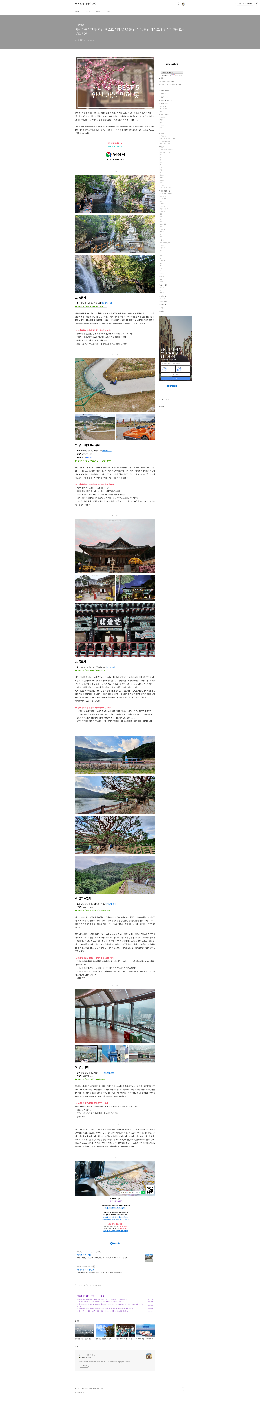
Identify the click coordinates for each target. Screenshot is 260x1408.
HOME (77, 11)
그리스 (162, 245)
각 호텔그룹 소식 (164, 115)
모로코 (162, 288)
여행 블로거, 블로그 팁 (165, 100)
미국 (161, 279)
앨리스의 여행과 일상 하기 (116, 1217)
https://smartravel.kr (84, 1266)
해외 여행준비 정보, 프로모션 (167, 138)
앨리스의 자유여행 (164, 90)
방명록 (88, 11)
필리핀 (162, 219)
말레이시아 (163, 199)
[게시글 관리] (84, 1285)
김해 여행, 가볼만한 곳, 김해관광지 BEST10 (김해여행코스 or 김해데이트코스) (99, 1302)
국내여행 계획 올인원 (85, 1269)
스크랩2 (161, 311)
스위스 (162, 273)
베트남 (162, 204)
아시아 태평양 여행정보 (166, 194)
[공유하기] (82, 1285)
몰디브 (162, 227)
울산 (161, 160)
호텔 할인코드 (163, 106)
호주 (161, 237)
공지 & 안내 (162, 94)
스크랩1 (161, 308)
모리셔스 (162, 293)
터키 (161, 271)
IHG (161, 127)
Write (98, 11)
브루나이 (162, 229)
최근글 (161, 399)
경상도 (88, 1296)
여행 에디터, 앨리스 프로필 (115, 1201)
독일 (161, 250)
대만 (161, 201)
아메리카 (161, 276)
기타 (161, 111)
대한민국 (81, 1296)
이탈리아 (162, 260)
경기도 (162, 172)
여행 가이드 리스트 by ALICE (166, 81)
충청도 (162, 180)
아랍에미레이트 (164, 209)
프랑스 (162, 268)
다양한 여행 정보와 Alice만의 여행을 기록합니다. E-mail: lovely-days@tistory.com (104, 1362)
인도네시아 (163, 224)
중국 (161, 216)
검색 (178, 4)
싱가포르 (162, 206)
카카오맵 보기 (107, 450)
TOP (183, 1389)
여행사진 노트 (163, 301)
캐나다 (162, 282)
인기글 (167, 399)
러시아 (162, 253)
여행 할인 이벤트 (164, 103)
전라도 (162, 177)
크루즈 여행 (163, 136)
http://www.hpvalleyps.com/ (87, 1252)
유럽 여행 (162, 240)
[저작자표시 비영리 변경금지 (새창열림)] (98, 1285)
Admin (108, 11)
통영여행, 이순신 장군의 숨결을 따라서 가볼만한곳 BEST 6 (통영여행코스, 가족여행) (101, 1299)
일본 (161, 214)
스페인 (162, 258)
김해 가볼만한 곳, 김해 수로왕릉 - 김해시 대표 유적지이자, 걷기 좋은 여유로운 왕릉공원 (101, 1311)
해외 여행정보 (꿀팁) (165, 144)
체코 (161, 266)
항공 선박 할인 (163, 109)
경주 (161, 157)
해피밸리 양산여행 (84, 1255)
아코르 (162, 125)
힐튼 (161, 122)
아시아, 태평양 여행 (164, 191)
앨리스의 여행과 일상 (85, 4)
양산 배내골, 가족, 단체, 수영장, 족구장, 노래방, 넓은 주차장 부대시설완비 (102, 1257)
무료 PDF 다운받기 (115, 146)
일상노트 (162, 299)
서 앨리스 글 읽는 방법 (116, 1219)
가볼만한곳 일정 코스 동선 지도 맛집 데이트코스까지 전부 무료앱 (99, 1272)
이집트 (162, 290)
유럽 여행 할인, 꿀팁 (165, 243)
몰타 (161, 255)
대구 (161, 165)
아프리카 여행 (163, 285)
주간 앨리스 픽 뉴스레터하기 (115, 1231)
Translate (178, 75)
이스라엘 (162, 211)
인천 (161, 162)
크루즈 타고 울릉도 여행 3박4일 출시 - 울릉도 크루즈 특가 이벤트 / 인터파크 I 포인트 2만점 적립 (104, 1309)
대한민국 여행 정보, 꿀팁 (166, 150)
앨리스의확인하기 (115, 1208)
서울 (161, 170)
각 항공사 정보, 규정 (165, 141)
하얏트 (162, 120)
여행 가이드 (162, 133)
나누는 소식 (162, 305)
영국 (161, 263)
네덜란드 (162, 248)
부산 (161, 155)
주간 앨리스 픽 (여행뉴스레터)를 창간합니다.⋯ (171, 84)
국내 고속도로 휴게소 (165, 188)
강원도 (162, 183)
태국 (161, 222)
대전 (161, 167)
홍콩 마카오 (163, 196)
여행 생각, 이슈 (163, 97)
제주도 (162, 185)
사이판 (162, 232)
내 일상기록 (162, 296)
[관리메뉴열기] (256, 3)
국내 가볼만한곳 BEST (166, 152)
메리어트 (162, 117)
